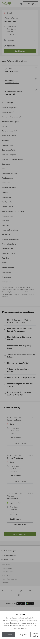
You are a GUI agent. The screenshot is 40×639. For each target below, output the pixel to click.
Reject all (23, 635)
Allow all (8, 635)
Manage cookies (35, 634)
